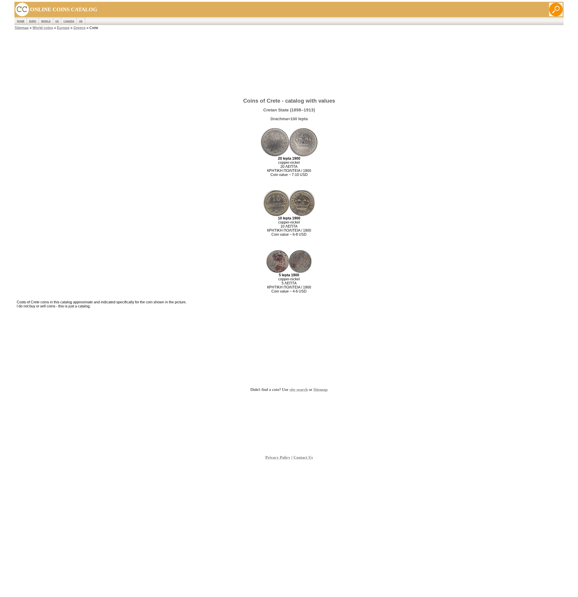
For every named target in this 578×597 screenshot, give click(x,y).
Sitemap (22, 28)
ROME (20, 21)
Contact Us (303, 457)
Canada (68, 21)
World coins (43, 28)
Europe (63, 28)
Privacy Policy (277, 457)
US (57, 21)
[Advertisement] (289, 62)
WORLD (46, 21)
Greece (79, 28)
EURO (32, 21)
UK (81, 21)
